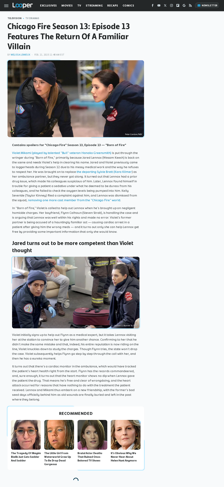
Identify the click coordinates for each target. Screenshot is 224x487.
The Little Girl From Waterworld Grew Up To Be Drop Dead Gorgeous (57, 458)
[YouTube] (159, 6)
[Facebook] (152, 6)
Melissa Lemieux (20, 54)
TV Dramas (32, 18)
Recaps (112, 5)
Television (15, 18)
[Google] (184, 6)
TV (79, 5)
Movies (67, 5)
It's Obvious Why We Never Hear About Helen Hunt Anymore (124, 456)
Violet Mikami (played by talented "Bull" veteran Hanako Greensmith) (61, 153)
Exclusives (48, 5)
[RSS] (190, 6)
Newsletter (210, 5)
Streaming (94, 5)
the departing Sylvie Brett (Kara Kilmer (104, 172)
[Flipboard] (178, 6)
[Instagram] (171, 6)
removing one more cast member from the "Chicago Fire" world (74, 200)
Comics (128, 5)
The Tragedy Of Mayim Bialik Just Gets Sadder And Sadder (26, 456)
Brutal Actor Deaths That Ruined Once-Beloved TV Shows (90, 456)
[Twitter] (165, 6)
